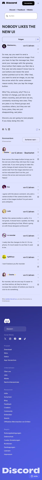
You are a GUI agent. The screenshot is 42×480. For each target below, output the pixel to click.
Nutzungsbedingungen (12, 433)
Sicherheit (8, 397)
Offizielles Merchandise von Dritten (17, 422)
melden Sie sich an (11, 299)
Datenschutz (8, 436)
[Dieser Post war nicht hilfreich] (38, 52)
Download (8, 349)
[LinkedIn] (9, 129)
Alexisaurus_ (11, 45)
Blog (6, 400)
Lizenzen (7, 451)
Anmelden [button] (28, 3)
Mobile (30, 10)
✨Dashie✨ (6, 152)
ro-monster (11, 235)
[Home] (9, 3)
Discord (12, 10)
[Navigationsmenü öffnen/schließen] (38, 3)
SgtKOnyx (10, 257)
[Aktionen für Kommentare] (38, 159)
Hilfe (6, 393)
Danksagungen (9, 447)
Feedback (21, 10)
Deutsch (10, 329)
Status (6, 356)
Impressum (8, 454)
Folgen (21, 39)
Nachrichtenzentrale (11, 382)
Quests (6, 418)
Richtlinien (8, 444)
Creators (7, 407)
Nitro (6, 353)
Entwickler (8, 414)
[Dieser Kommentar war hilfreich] (38, 149)
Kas (8, 187)
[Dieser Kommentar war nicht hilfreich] (38, 155)
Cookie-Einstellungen (12, 440)
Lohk (9, 211)
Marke (6, 378)
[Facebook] (3, 129)
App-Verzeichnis (10, 360)
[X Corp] (6, 129)
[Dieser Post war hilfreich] (38, 46)
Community (8, 411)
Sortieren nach (30, 140)
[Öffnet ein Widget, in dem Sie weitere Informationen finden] (34, 476)
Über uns (7, 371)
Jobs (5, 375)
